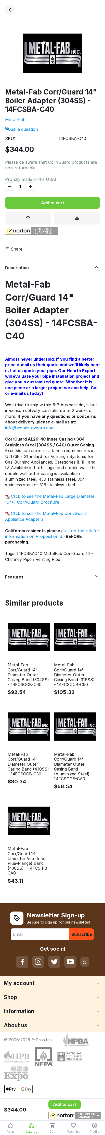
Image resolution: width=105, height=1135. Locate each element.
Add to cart (52, 202)
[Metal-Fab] (52, 53)
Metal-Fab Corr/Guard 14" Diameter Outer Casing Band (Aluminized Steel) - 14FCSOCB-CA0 (73, 766)
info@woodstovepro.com (30, 427)
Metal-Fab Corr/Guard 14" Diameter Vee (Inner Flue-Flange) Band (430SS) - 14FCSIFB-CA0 (28, 861)
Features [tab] (14, 577)
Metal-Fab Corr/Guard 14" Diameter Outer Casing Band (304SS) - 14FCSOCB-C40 (28, 675)
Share (15, 249)
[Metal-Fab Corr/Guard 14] (10, 9)
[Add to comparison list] (77, 218)
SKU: (10, 138)
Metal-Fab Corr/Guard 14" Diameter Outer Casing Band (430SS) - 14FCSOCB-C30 (28, 764)
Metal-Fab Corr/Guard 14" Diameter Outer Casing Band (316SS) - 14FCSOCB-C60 (74, 675)
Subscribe (81, 934)
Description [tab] (17, 267)
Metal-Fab (15, 119)
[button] (31, 231)
